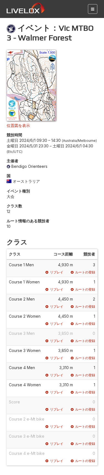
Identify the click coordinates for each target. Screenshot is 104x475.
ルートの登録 (85, 272)
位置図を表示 (18, 125)
